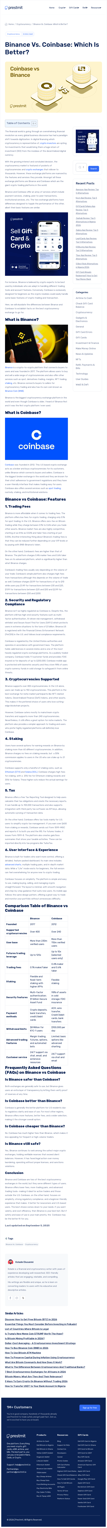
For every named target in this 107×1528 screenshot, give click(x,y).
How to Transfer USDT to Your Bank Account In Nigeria (35, 1386)
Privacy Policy (62, 1495)
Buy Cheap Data (43, 1480)
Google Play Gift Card (86, 1479)
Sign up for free (90, 1408)
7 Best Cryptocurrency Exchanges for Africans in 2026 (35, 1372)
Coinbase (9, 465)
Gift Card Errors (84, 332)
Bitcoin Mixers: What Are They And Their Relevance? (34, 1376)
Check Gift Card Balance (67, 1475)
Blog (59, 1441)
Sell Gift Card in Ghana (87, 1445)
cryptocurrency (31, 1244)
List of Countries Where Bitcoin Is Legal (27, 1329)
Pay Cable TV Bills (44, 1492)
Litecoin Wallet (42, 1461)
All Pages (61, 1487)
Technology (82, 373)
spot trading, (55, 488)
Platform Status (63, 1499)
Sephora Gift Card (85, 1491)
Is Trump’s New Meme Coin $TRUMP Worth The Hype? (34, 1333)
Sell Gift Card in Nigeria (87, 1441)
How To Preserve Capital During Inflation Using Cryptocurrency (40, 1357)
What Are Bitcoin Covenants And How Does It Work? (33, 1362)
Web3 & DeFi (82, 384)
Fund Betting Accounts (46, 1484)
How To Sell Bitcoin (64, 1483)
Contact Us (61, 1449)
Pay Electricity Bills (44, 1488)
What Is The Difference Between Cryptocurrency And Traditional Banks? (45, 1367)
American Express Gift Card (87, 1466)
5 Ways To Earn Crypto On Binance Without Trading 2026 (36, 1381)
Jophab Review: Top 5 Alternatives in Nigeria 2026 (86, 222)
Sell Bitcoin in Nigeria (45, 1445)
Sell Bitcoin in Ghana (45, 1449)
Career (60, 1457)
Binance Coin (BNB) (14, 391)
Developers (61, 1453)
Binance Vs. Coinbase (14, 1244)
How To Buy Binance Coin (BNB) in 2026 (26, 1348)
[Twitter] (23, 1298)
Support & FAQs (63, 1445)
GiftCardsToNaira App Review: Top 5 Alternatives (85, 210)
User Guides (82, 379)
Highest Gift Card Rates (66, 1471)
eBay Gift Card (84, 1475)
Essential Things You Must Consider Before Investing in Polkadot (41, 1324)
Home (51, 8)
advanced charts (13, 864)
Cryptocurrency (23, 24)
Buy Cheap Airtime (44, 1476)
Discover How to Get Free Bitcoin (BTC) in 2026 (31, 1319)
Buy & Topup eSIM (44, 1496)
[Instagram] (16, 1298)
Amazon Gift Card (85, 1461)
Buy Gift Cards (84, 1457)
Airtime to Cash (84, 298)
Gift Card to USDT (85, 1453)
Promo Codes (62, 1461)
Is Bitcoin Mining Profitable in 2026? (25, 1338)
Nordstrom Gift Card (86, 1487)
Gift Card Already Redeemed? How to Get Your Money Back (86, 275)
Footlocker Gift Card (86, 1506)
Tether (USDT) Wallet (45, 1453)
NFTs (78, 359)
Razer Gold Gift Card (86, 1499)
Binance (9, 367)
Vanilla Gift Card (84, 1503)
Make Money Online (86, 348)
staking (8, 383)
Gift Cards (81, 337)
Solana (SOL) (31, 772)
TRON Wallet (41, 1473)
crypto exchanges (34, 169)
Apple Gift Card (84, 1471)
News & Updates (84, 354)
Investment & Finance (87, 343)
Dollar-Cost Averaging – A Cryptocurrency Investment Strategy (40, 1343)
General (80, 326)
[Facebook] (10, 1298)
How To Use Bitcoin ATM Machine (23, 1352)
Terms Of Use (62, 1491)
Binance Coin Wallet (44, 1469)
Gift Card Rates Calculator (63, 1466)
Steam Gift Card (84, 1495)
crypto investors (48, 143)
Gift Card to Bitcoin (85, 1449)
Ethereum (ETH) (12, 772)
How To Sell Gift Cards (66, 1479)
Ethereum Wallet (43, 1465)
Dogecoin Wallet (43, 1457)
